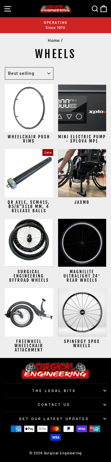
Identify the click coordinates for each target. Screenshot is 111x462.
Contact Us (54, 404)
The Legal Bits (54, 390)
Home (54, 40)
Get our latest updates (54, 418)
